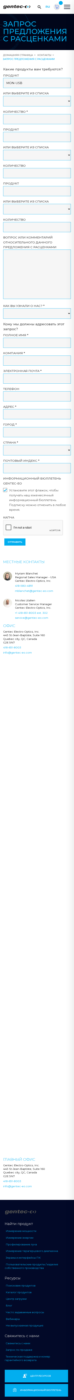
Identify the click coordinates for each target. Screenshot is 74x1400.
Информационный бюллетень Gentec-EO (32, 481)
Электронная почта (22, 371)
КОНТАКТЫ (44, 55)
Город (10, 424)
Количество (15, 112)
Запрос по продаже (19, 1349)
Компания (14, 353)
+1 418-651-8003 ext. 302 (31, 612)
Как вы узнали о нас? (24, 306)
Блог (9, 1305)
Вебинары (13, 1319)
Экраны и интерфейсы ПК (23, 1257)
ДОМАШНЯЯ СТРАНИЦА (18, 55)
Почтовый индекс (21, 461)
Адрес (9, 407)
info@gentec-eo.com (17, 652)
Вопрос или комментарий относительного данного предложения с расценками (29, 242)
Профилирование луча (21, 1244)
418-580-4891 (24, 585)
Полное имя (15, 335)
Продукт (11, 75)
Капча (8, 517)
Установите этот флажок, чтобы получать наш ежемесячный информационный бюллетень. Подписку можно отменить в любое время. (37, 500)
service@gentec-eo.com (31, 617)
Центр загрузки (16, 1298)
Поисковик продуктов (21, 1285)
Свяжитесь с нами (18, 1343)
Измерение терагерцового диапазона (32, 1250)
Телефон (11, 389)
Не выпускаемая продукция (24, 1325)
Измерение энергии (19, 1237)
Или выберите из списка (26, 93)
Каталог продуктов (19, 1292)
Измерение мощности (21, 1231)
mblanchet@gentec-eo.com (34, 590)
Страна (10, 442)
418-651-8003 (12, 647)
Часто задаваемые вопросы (25, 1312)
